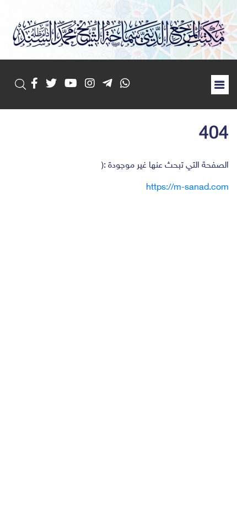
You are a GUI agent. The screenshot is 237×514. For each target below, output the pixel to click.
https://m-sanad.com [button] (187, 188)
